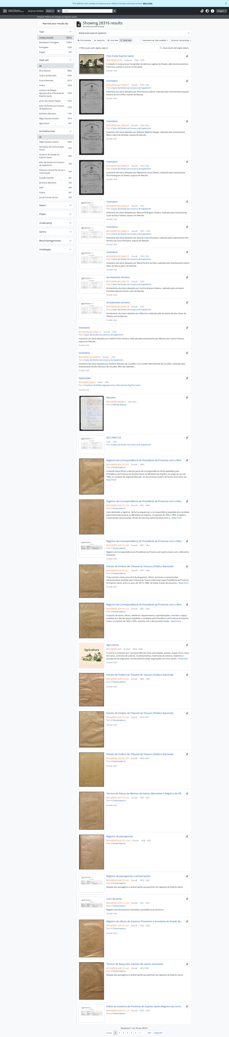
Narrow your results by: (55, 23)
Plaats (42, 214)
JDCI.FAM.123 (113, 437)
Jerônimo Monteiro (55, 114)
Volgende (158, 1033)
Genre (42, 231)
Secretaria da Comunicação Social (55, 148)
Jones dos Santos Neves (55, 101)
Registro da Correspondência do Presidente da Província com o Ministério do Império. (145, 460)
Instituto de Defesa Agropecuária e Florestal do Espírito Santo (55, 93)
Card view (114, 40)
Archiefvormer (47, 131)
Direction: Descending (180, 40)
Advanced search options (92, 33)
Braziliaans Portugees (55, 43)
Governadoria (119, 467)
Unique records (55, 38)
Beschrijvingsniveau (50, 240)
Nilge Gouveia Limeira (55, 119)
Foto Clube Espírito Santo (120, 56)
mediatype (45, 249)
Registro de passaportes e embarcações (128, 876)
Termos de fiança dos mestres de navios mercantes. (135, 964)
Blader (49, 11)
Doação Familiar (55, 178)
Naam (42, 205)
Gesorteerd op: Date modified (155, 40)
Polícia (55, 86)
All (40, 65)
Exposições (85, 378)
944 (149, 1033)
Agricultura (55, 124)
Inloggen (221, 11)
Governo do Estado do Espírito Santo (55, 156)
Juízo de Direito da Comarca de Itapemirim (55, 107)
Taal (41, 31)
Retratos (111, 397)
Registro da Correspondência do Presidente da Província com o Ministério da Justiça (145, 541)
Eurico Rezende (55, 81)
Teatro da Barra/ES (55, 76)
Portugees (55, 48)
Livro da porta (114, 898)
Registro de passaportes (119, 836)
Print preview (85, 40)
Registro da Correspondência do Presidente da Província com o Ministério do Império (145, 604)
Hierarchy (100, 40)
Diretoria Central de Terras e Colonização (55, 171)
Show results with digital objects (175, 48)
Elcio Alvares (55, 71)
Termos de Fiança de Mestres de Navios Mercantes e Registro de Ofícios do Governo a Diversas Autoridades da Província (145, 793)
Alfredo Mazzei (119, 404)
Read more (111, 479)
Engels (55, 53)
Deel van (44, 60)
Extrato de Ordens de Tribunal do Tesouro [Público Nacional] (139, 566)
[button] (202, 11)
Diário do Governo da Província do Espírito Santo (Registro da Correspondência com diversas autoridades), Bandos (145, 1006)
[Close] (226, 3)
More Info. (148, 3)
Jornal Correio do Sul (55, 198)
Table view (126, 40)
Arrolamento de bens (118, 277)
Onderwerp (45, 223)
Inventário (112, 80)
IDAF (55, 188)
